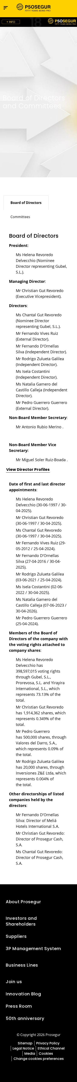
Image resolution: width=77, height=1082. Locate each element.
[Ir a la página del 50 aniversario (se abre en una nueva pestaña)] (38, 22)
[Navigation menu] (5, 8)
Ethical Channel (51, 1048)
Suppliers (16, 936)
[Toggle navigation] (61, 8)
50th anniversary (25, 1018)
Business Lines (22, 965)
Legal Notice (23, 1048)
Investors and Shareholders (21, 921)
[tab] (26, 202)
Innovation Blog (23, 994)
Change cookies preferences (38, 1058)
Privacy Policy (47, 1043)
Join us (14, 982)
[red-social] (28, 1068)
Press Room (19, 1006)
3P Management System (33, 949)
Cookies (46, 1053)
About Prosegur (23, 902)
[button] (70, 7)
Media (29, 1053)
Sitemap (25, 1043)
